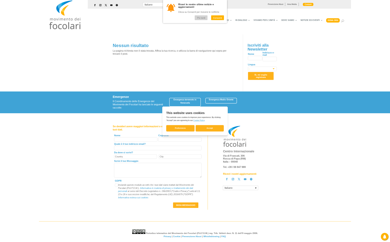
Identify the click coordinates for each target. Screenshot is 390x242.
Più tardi (201, 17)
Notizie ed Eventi (310, 20)
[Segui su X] (106, 5)
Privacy (167, 236)
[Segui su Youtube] (111, 5)
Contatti (308, 4)
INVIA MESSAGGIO (185, 205)
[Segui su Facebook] (95, 5)
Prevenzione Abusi (275, 4)
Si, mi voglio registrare (260, 76)
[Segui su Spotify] (117, 5)
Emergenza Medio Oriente (221, 99)
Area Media (292, 4)
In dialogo (241, 20)
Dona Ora (333, 20)
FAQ (223, 236)
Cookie (176, 236)
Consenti (217, 17)
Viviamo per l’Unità (264, 20)
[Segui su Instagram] (100, 5)
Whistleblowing (211, 236)
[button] (275, 101)
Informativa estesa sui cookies (133, 197)
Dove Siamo (287, 20)
